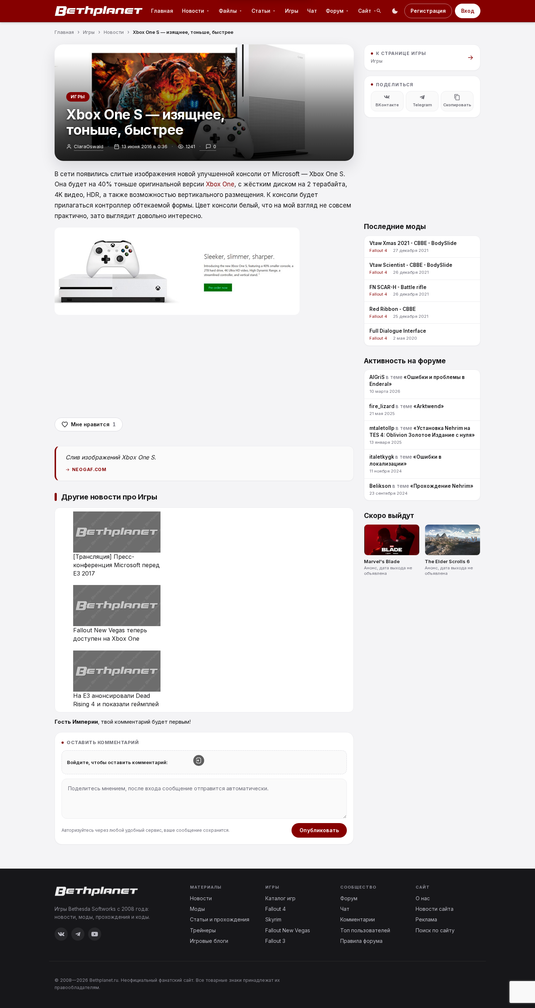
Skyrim (273, 919)
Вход (467, 11)
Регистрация (428, 11)
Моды (197, 909)
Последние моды (395, 226)
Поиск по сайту (435, 930)
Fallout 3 (275, 941)
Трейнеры (203, 930)
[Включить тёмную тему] (394, 10)
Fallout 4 (275, 909)
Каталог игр (280, 898)
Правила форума (361, 941)
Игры (291, 11)
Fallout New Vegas (287, 930)
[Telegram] (77, 934)
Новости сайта (434, 909)
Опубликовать (319, 830)
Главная (162, 11)
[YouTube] (94, 934)
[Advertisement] (204, 366)
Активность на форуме (405, 360)
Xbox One (220, 184)
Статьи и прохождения (219, 919)
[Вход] (198, 760)
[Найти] (379, 11)
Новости (201, 898)
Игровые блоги (209, 941)
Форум (348, 898)
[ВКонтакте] (61, 934)
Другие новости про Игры (109, 497)
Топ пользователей (365, 930)
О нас (423, 898)
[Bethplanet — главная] (99, 11)
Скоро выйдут (389, 515)
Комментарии (357, 919)
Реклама (426, 919)
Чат (312, 11)
